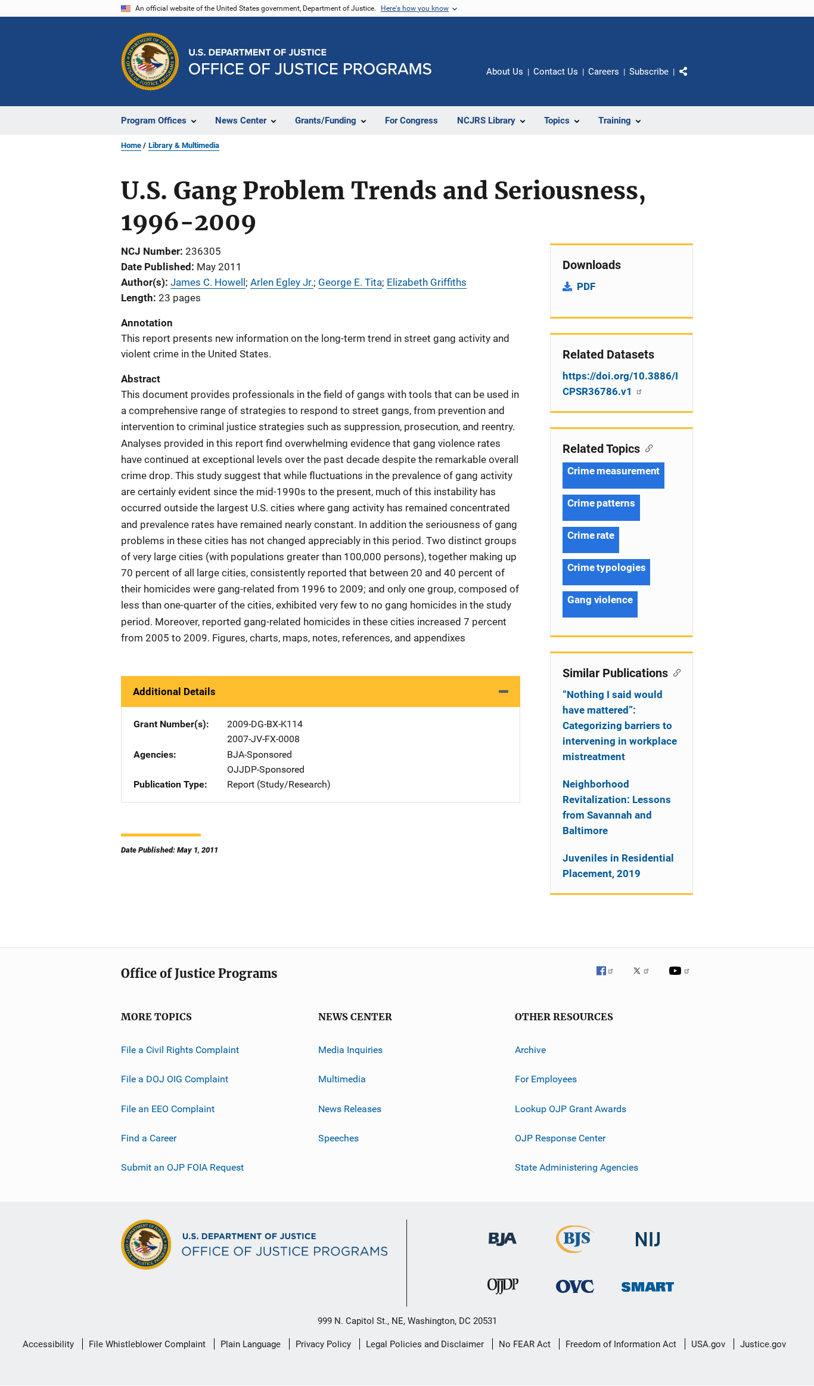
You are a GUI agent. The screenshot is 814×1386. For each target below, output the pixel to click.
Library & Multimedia (183, 145)
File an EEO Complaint (168, 1109)
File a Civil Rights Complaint (180, 1049)
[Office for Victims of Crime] (575, 1295)
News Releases (349, 1109)
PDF (586, 286)
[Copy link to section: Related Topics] (646, 447)
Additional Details (174, 691)
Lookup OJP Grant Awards (570, 1109)
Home (131, 145)
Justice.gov (763, 1344)
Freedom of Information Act (621, 1344)
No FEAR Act (525, 1344)
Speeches (338, 1138)
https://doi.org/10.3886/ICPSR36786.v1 (620, 383)
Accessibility (48, 1344)
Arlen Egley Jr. (281, 282)
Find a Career (148, 1138)
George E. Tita (350, 282)
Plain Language (250, 1344)
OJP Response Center (560, 1138)
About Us (504, 71)
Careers (603, 71)
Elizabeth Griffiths (427, 282)
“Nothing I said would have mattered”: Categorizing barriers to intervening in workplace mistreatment (620, 726)
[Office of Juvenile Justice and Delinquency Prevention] (502, 1296)
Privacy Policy (323, 1344)
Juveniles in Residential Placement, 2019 (618, 865)
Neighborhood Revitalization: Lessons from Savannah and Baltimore (617, 807)
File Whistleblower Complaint (147, 1344)
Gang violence (600, 600)
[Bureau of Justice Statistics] (575, 1255)
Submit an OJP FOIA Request (182, 1167)
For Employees (546, 1079)
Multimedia (342, 1079)
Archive (530, 1049)
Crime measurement (613, 471)
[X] (645, 979)
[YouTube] (681, 979)
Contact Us (555, 71)
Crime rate (590, 535)
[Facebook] (609, 979)
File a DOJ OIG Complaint (174, 1079)
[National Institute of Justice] (648, 1248)
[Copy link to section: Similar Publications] (674, 672)
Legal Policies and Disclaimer (425, 1344)
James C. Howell (208, 282)
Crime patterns (601, 503)
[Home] (310, 62)
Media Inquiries (350, 1049)
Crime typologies (606, 567)
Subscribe (649, 71)
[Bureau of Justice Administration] (503, 1248)
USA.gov (708, 1344)
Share (693, 80)
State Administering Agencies (576, 1167)
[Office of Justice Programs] (150, 61)
